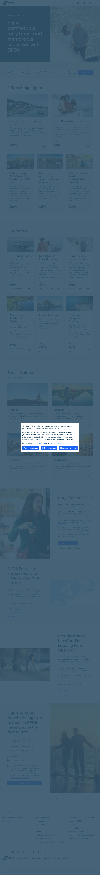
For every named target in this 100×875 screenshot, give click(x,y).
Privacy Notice (55, 443)
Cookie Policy (41, 443)
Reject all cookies (49, 448)
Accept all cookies (31, 448)
